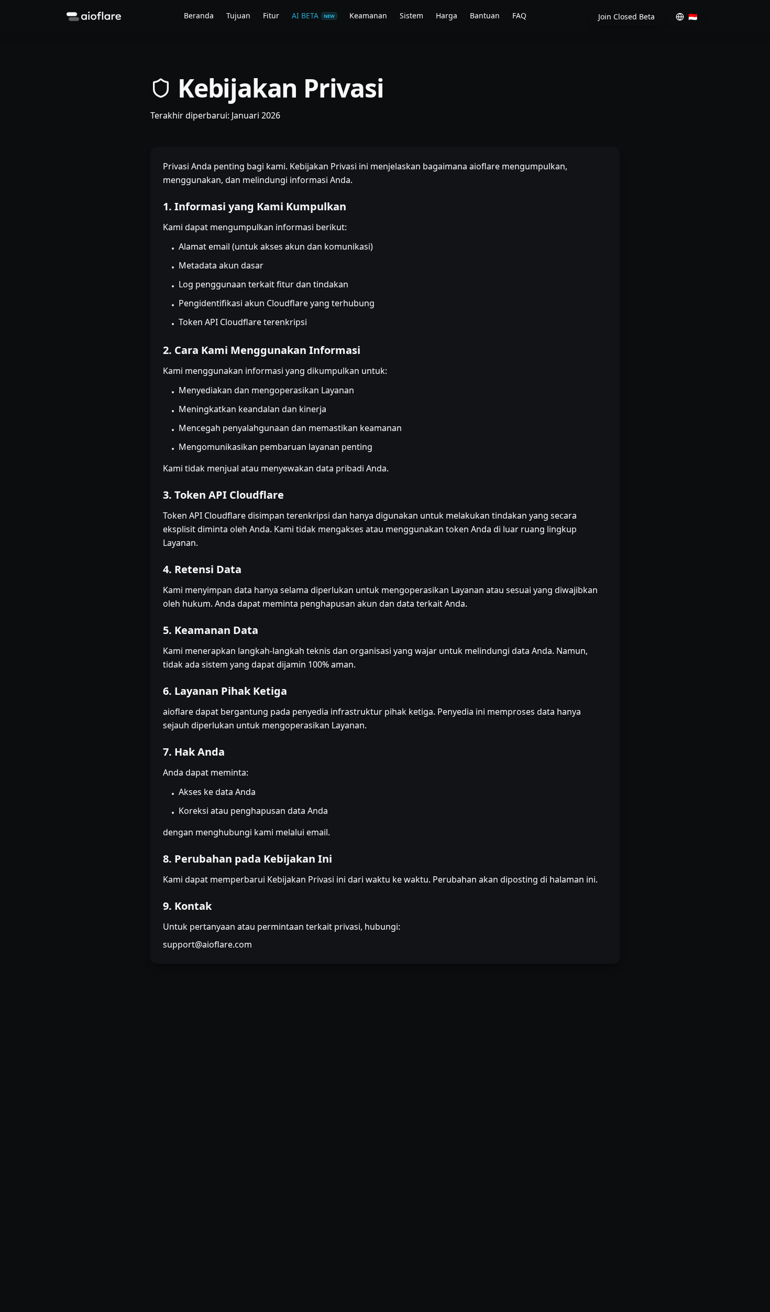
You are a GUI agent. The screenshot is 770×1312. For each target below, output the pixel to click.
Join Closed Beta (626, 16)
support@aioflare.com (207, 944)
